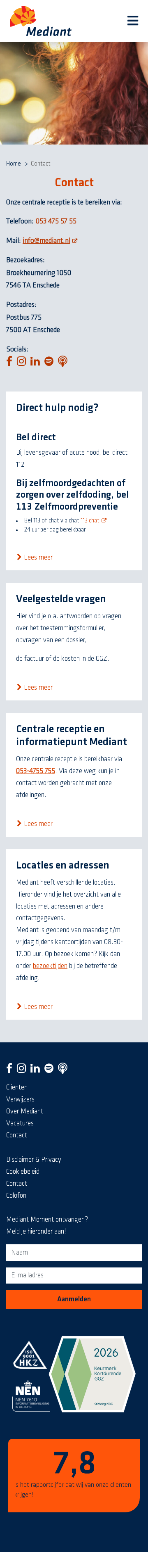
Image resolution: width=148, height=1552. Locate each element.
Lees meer (38, 557)
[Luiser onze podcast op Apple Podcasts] (64, 1070)
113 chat (95, 521)
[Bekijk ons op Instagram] (23, 1070)
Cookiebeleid (22, 1171)
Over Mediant (24, 1111)
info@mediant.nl (51, 240)
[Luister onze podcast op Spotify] (50, 1070)
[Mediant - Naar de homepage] (41, 21)
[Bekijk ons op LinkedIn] (36, 1070)
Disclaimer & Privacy (33, 1159)
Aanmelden (74, 1299)
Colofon (16, 1195)
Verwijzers (20, 1099)
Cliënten (17, 1087)
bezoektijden (50, 966)
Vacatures (20, 1123)
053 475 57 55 (55, 221)
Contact (16, 1135)
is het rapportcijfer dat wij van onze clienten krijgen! (72, 1473)
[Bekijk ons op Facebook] (11, 1070)
